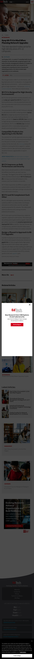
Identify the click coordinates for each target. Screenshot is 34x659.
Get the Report (17, 324)
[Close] (32, 641)
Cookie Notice (23, 652)
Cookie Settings (17, 655)
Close (29, 304)
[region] (17, 649)
